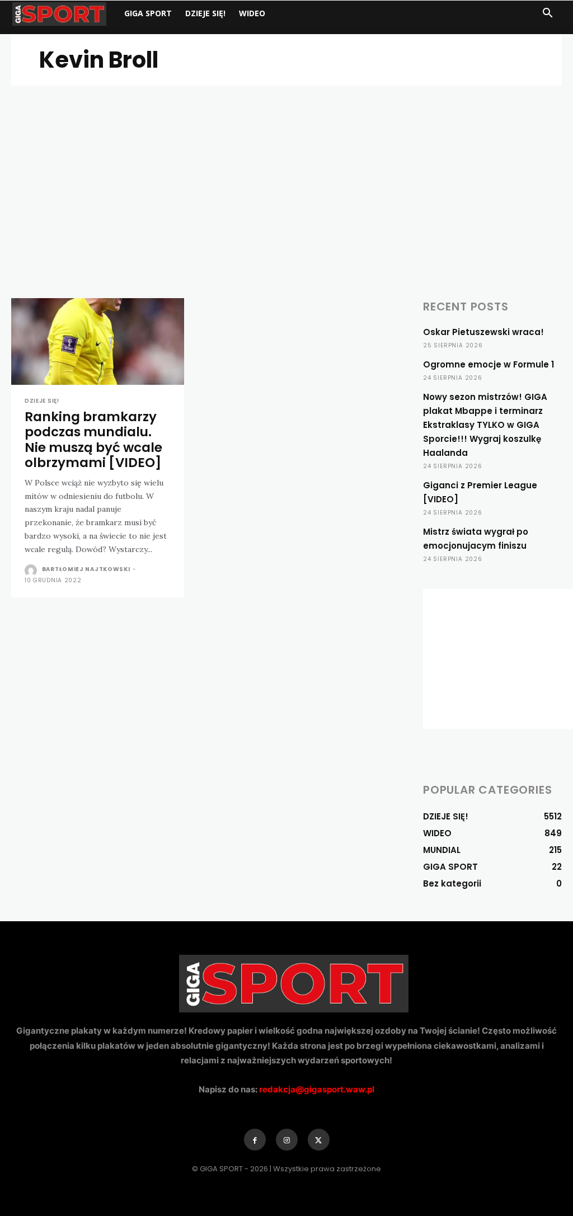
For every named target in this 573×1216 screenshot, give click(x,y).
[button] (547, 14)
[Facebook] (255, 1140)
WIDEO (252, 13)
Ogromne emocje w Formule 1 (488, 364)
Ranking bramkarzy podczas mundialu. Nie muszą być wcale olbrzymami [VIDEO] (93, 440)
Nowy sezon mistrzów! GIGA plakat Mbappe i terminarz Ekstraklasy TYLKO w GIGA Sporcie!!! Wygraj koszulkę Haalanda (485, 425)
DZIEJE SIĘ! (205, 13)
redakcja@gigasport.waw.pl (316, 1089)
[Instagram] (287, 1140)
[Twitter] (319, 1140)
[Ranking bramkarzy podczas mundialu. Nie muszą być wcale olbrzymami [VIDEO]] (97, 341)
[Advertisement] (286, 169)
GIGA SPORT (148, 13)
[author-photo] (32, 570)
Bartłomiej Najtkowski (86, 569)
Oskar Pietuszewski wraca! (483, 332)
